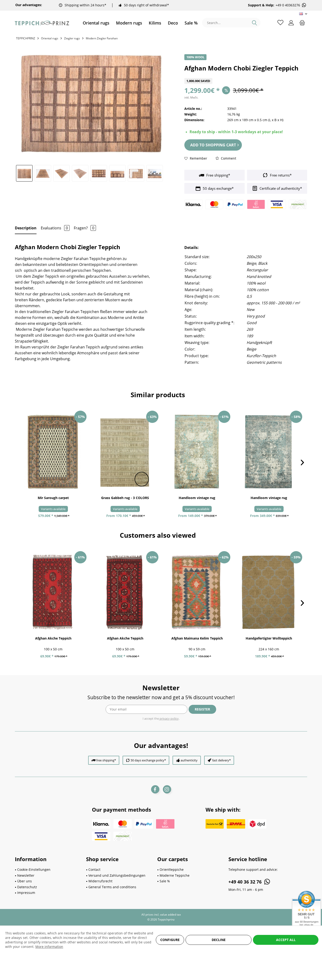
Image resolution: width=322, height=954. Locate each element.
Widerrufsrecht (100, 881)
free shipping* (106, 760)
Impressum (26, 892)
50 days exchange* (218, 188)
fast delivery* (221, 760)
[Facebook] (155, 789)
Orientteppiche (172, 869)
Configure (170, 939)
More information (49, 946)
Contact (94, 869)
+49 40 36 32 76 (245, 882)
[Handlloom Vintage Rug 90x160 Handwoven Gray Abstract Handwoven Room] (197, 451)
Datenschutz (27, 887)
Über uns (24, 881)
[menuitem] (96, 23)
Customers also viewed (158, 535)
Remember (198, 158)
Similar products (158, 394)
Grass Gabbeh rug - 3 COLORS (125, 498)
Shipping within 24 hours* (85, 5)
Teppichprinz (25, 38)
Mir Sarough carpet (53, 498)
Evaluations (54, 228)
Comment (228, 158)
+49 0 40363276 (288, 5)
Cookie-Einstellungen (33, 869)
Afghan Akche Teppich (53, 638)
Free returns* (280, 175)
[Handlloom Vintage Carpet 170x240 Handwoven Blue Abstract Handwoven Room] (268, 451)
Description (26, 228)
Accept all (286, 939)
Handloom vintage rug (197, 498)
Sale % (165, 881)
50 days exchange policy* (148, 760)
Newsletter (25, 875)
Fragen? (84, 228)
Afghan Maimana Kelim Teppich (197, 638)
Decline (219, 939)
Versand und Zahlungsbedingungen (116, 875)
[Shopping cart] (302, 22)
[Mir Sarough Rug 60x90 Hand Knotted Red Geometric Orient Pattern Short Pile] (53, 451)
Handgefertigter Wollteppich (269, 638)
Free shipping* (217, 175)
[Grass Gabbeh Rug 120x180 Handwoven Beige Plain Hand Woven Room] (125, 451)
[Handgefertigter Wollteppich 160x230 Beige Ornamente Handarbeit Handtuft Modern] (268, 592)
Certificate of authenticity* (280, 188)
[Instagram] (167, 789)
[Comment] (245, 75)
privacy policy (169, 718)
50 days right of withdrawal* (146, 5)
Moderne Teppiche (175, 875)
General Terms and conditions (112, 887)
